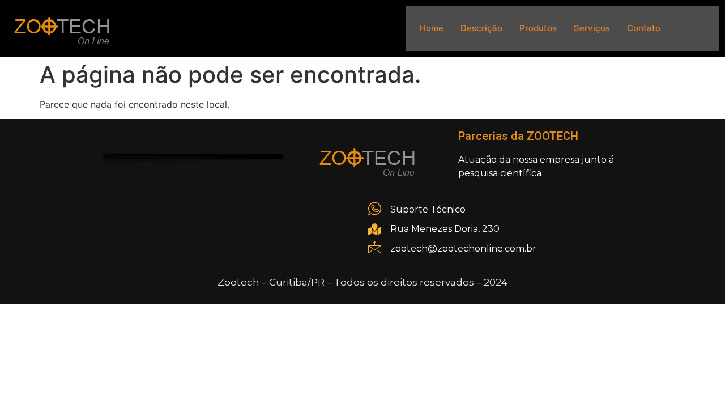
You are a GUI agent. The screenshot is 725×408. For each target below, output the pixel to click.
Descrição (481, 28)
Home (431, 28)
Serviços (592, 28)
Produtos (538, 28)
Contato (643, 28)
